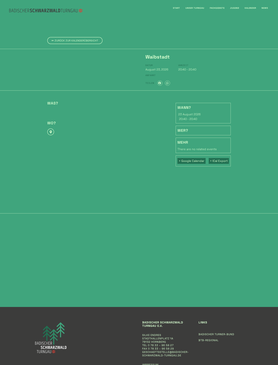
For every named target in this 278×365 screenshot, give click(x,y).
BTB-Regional (209, 340)
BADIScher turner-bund (216, 334)
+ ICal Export (219, 161)
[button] (159, 83)
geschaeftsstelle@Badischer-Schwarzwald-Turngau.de (165, 353)
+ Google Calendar (191, 161)
